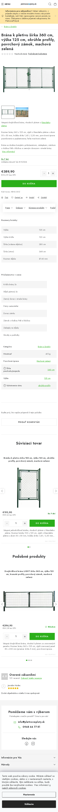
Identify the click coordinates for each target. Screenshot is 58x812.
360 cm (51, 369)
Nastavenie (29, 794)
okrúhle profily (44, 385)
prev (2, 491)
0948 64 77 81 (31, 727)
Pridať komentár (29, 422)
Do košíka (29, 183)
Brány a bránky (44, 346)
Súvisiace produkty (36, 207)
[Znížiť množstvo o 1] (44, 173)
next (56, 491)
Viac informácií (8, 151)
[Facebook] (26, 743)
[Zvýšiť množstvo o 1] (53, 173)
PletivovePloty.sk (12, 21)
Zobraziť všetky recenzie (31, 678)
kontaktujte (9, 16)
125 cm (47, 378)
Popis (7, 207)
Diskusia (19, 207)
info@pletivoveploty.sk (31, 722)
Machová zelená (43, 361)
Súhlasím (29, 804)
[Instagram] (33, 743)
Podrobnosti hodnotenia (37, 54)
